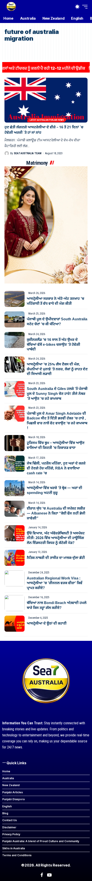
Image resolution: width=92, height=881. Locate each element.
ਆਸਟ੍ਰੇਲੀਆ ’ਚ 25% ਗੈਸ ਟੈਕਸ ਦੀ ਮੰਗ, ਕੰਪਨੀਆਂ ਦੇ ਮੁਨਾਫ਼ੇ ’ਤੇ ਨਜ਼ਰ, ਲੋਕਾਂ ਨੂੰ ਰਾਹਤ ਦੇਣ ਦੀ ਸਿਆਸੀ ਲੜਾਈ (57, 369)
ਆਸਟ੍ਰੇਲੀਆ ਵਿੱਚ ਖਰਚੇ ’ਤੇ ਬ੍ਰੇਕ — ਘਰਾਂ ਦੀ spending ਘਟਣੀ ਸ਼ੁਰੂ (54, 490)
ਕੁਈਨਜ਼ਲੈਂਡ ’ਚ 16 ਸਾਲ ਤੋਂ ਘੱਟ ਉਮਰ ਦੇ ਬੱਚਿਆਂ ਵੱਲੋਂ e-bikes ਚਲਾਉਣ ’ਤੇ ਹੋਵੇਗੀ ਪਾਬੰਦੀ (53, 345)
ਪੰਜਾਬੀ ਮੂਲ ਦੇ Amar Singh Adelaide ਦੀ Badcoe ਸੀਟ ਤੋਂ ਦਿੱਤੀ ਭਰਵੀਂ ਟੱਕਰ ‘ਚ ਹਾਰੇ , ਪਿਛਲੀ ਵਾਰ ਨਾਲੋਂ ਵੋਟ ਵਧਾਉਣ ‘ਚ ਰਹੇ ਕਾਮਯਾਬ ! (57, 421)
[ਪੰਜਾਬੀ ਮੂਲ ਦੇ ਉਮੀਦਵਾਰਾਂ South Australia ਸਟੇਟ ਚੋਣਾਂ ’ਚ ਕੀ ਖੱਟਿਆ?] (14, 319)
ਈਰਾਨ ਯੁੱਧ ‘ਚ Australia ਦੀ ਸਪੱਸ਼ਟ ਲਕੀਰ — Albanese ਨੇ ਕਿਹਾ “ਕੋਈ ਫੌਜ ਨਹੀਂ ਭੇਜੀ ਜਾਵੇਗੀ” (56, 513)
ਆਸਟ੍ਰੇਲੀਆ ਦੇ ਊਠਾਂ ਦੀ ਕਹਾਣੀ (47, 623)
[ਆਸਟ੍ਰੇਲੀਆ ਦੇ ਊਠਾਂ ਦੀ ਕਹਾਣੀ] (14, 624)
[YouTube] (49, 875)
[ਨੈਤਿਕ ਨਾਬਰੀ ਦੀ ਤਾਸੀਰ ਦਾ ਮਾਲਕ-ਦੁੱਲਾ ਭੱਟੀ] (14, 558)
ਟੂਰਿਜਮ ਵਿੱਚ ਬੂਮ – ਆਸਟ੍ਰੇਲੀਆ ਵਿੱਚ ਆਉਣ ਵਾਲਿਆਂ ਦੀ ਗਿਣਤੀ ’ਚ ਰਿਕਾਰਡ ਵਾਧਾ (55, 445)
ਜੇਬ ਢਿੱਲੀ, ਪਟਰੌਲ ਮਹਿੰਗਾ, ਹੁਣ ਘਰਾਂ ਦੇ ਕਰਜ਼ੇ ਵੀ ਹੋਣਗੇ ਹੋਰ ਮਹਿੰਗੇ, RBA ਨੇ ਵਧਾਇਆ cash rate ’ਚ (56, 468)
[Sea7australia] (11, 6)
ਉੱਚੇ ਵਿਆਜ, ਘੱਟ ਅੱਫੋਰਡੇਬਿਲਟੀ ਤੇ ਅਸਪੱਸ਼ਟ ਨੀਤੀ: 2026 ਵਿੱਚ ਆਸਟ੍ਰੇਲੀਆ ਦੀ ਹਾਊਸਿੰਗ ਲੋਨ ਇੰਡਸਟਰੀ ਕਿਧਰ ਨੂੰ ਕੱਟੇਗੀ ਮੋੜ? (56, 538)
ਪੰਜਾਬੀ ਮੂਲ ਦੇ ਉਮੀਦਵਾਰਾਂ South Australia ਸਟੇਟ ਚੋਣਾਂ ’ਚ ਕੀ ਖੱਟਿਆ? (57, 322)
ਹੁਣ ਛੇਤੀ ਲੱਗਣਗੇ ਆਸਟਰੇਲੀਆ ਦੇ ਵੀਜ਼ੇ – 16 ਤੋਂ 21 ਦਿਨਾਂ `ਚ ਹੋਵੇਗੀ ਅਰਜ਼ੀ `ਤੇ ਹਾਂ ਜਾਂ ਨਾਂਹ (43, 130)
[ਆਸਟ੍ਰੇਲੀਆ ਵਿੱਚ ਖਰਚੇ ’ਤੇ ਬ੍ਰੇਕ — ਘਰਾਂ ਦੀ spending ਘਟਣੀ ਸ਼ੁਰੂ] (14, 488)
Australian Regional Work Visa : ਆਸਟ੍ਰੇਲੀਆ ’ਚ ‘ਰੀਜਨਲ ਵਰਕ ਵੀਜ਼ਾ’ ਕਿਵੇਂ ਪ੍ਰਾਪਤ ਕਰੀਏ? (54, 583)
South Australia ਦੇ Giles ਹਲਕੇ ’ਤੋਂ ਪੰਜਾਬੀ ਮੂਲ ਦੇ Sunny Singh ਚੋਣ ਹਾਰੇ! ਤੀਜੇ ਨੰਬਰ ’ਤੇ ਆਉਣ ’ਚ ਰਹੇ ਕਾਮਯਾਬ (57, 394)
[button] (84, 6)
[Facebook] (41, 875)
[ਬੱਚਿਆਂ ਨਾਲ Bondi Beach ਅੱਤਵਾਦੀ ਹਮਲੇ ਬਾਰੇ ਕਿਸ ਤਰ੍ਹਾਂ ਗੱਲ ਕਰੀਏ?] (14, 603)
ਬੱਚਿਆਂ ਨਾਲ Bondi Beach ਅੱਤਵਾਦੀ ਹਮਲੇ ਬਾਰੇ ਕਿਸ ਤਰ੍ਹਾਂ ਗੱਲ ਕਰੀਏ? (56, 605)
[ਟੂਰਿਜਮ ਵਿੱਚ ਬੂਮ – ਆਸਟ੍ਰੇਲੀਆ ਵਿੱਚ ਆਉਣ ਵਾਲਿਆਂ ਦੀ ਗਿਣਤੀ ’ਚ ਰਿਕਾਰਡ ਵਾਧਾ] (14, 443)
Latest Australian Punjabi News (47, 120)
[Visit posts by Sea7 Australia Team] (6, 153)
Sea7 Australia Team (27, 153)
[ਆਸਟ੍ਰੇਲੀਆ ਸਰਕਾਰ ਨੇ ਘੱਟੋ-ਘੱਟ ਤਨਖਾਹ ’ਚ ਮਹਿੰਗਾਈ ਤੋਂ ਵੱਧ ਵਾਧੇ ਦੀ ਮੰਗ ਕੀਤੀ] (14, 299)
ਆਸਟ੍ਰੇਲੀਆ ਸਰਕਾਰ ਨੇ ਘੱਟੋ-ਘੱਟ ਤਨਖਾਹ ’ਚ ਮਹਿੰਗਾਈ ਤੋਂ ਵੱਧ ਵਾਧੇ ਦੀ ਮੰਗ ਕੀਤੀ (55, 301)
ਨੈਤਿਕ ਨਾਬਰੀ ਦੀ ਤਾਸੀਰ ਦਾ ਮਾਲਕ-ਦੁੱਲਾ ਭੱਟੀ (56, 558)
